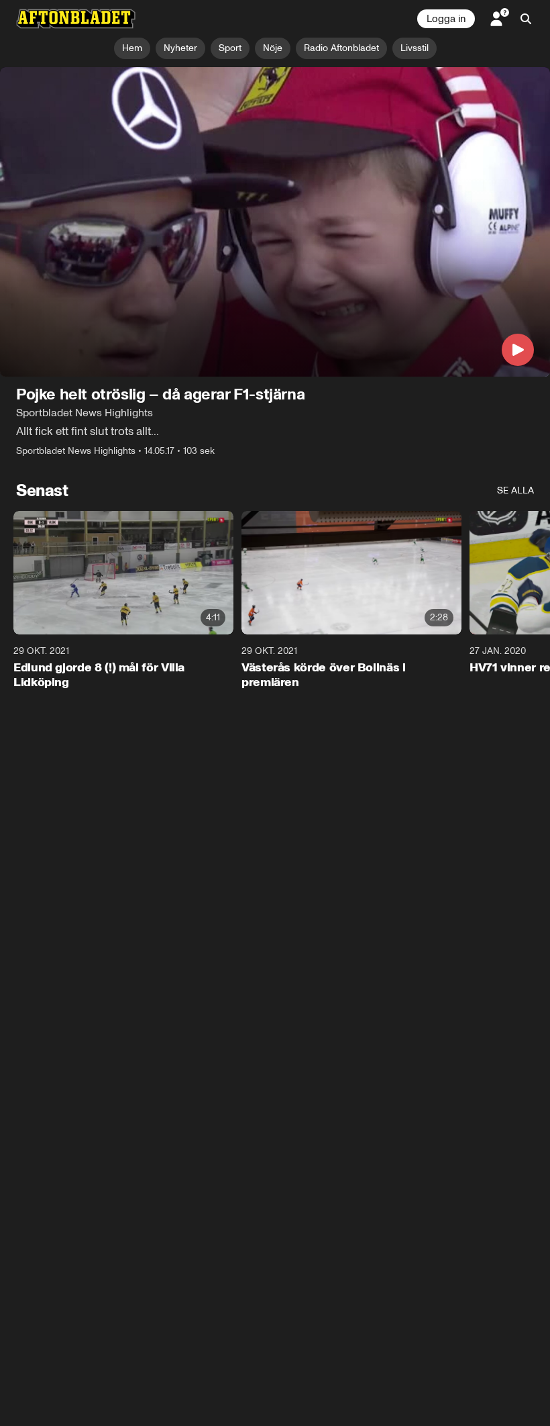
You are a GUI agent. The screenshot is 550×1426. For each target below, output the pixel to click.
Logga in (446, 19)
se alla (515, 490)
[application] (275, 222)
